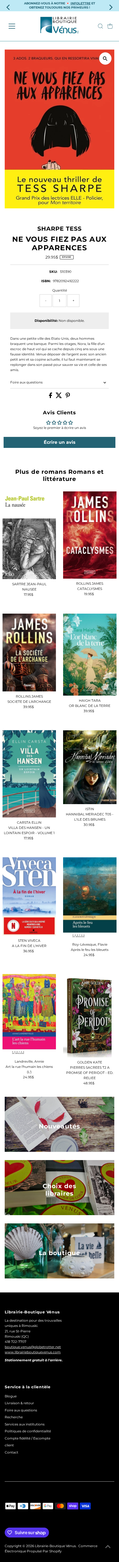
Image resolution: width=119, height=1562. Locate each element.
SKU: (53, 272)
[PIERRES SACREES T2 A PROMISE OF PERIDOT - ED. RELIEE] (90, 1015)
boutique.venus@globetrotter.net (33, 1347)
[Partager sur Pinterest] (68, 397)
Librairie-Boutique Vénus (55, 1546)
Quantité (59, 290)
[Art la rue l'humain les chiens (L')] (29, 1015)
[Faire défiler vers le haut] (107, 1546)
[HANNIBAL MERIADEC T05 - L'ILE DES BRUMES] (90, 767)
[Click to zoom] (105, 58)
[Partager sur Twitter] (59, 397)
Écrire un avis (60, 442)
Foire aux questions (26, 382)
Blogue (11, 1396)
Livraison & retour (19, 1403)
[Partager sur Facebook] (51, 397)
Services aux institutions (25, 1424)
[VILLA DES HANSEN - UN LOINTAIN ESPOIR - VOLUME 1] (29, 773)
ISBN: (46, 281)
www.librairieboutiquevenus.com (33, 1352)
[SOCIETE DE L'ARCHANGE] (29, 653)
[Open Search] (100, 26)
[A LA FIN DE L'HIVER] (29, 896)
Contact (11, 1452)
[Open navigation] (18, 26)
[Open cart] (110, 26)
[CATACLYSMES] (90, 535)
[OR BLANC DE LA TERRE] (90, 655)
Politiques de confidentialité (28, 1431)
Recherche (14, 1417)
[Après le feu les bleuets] (90, 898)
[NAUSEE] (29, 535)
